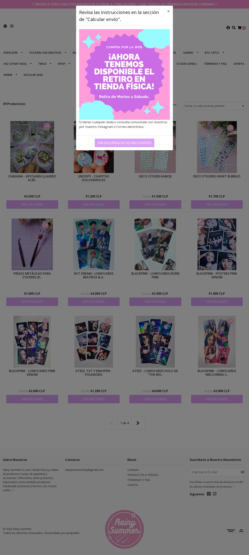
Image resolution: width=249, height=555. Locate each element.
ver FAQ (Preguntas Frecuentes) (124, 143)
